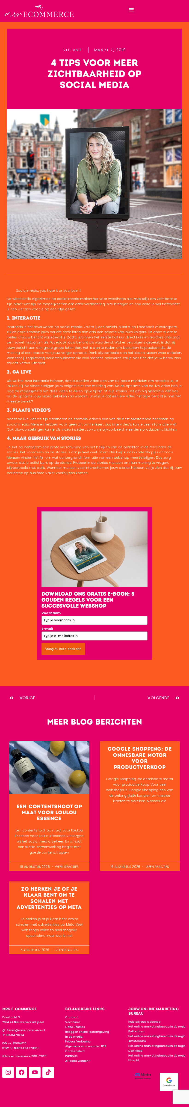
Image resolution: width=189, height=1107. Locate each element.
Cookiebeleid (74, 1051)
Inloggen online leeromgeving (87, 1032)
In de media (74, 1037)
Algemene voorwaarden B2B (85, 1046)
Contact (71, 1017)
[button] (131, 9)
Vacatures (72, 1022)
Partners (71, 1056)
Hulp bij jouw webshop (144, 1022)
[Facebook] (21, 1072)
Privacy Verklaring (78, 1041)
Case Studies (75, 1027)
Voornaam (51, 613)
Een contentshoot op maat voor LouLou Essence (49, 812)
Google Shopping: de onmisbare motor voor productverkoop (140, 758)
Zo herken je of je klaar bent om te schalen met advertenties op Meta (49, 898)
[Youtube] (35, 1072)
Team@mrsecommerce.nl (26, 1030)
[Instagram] (8, 1072)
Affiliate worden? (77, 1061)
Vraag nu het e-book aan (63, 649)
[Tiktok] (48, 1072)
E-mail (48, 628)
